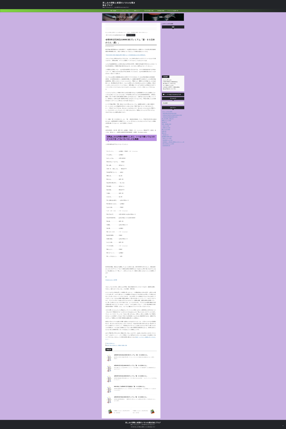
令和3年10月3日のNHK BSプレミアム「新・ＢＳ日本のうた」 (131, 376)
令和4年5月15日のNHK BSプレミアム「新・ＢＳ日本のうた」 (131, 397)
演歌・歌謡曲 (113, 10)
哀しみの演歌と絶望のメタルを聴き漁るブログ (143, 422)
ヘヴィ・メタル (125, 10)
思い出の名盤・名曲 (149, 10)
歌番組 (119, 345)
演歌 (126, 345)
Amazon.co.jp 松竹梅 (111, 280)
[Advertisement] (173, 52)
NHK (108, 345)
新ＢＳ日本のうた (111, 343)
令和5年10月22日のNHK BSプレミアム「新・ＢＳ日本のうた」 (131, 355)
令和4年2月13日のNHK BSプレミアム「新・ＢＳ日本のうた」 (131, 365)
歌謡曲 (123, 345)
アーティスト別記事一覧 (173, 10)
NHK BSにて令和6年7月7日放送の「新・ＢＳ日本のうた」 (130, 386)
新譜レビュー (137, 10)
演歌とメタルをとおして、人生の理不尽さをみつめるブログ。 (143, 424)
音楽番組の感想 (160, 10)
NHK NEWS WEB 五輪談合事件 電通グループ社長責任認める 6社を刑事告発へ (126, 55)
